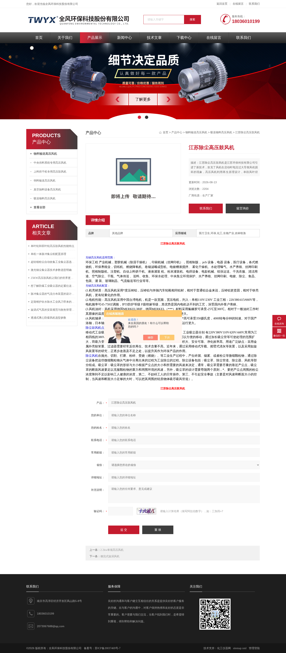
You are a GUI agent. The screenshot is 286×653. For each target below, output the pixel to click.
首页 (39, 38)
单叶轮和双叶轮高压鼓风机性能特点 (52, 246)
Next (177, 99)
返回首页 (222, 3)
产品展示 (94, 38)
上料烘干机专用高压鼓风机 (50, 171)
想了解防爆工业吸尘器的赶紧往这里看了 (53, 285)
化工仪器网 (224, 648)
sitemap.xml (240, 648)
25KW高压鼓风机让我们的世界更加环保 (53, 277)
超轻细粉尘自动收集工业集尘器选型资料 (53, 262)
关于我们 (65, 38)
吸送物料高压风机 (44, 198)
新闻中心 (124, 38)
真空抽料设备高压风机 (47, 189)
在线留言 (238, 3)
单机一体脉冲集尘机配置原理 (48, 254)
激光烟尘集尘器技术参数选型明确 (51, 270)
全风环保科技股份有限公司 (61, 4)
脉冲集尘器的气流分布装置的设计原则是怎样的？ (53, 293)
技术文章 (154, 38)
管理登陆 (254, 648)
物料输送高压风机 (45, 153)
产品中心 (176, 132)
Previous (108, 99)
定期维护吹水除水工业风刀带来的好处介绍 (53, 301)
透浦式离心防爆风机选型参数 (48, 317)
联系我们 (254, 3)
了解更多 (143, 99)
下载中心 (184, 38)
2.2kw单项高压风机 (112, 549)
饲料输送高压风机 (44, 180)
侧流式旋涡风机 (109, 556)
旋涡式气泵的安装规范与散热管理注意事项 (53, 309)
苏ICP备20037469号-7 (107, 648)
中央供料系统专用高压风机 (50, 162)
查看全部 (39, 207)
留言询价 (242, 208)
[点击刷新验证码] (146, 511)
